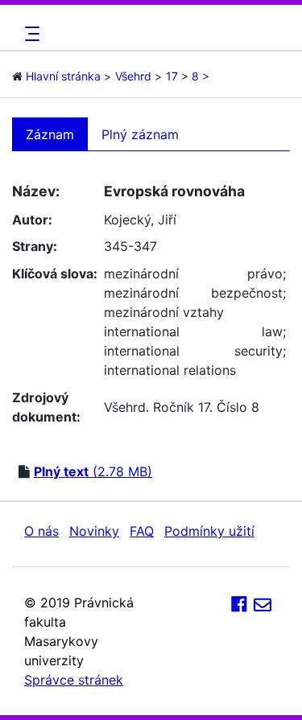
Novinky (94, 531)
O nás (41, 531)
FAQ (142, 531)
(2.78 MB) (93, 471)
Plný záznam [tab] (140, 134)
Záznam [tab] (50, 134)
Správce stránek (73, 680)
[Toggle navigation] (30, 34)
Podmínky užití (209, 531)
